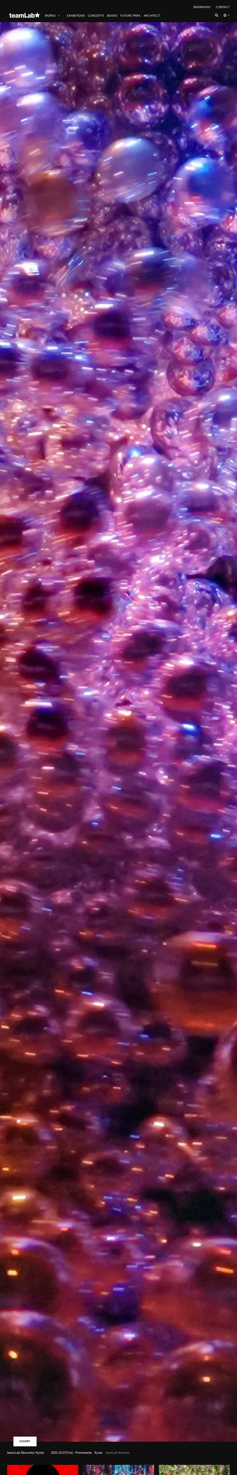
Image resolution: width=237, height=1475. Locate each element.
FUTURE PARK (130, 15)
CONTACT (223, 7)
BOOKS (112, 15)
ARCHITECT (152, 15)
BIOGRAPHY (202, 7)
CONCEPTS (96, 15)
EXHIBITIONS (76, 15)
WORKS (50, 15)
